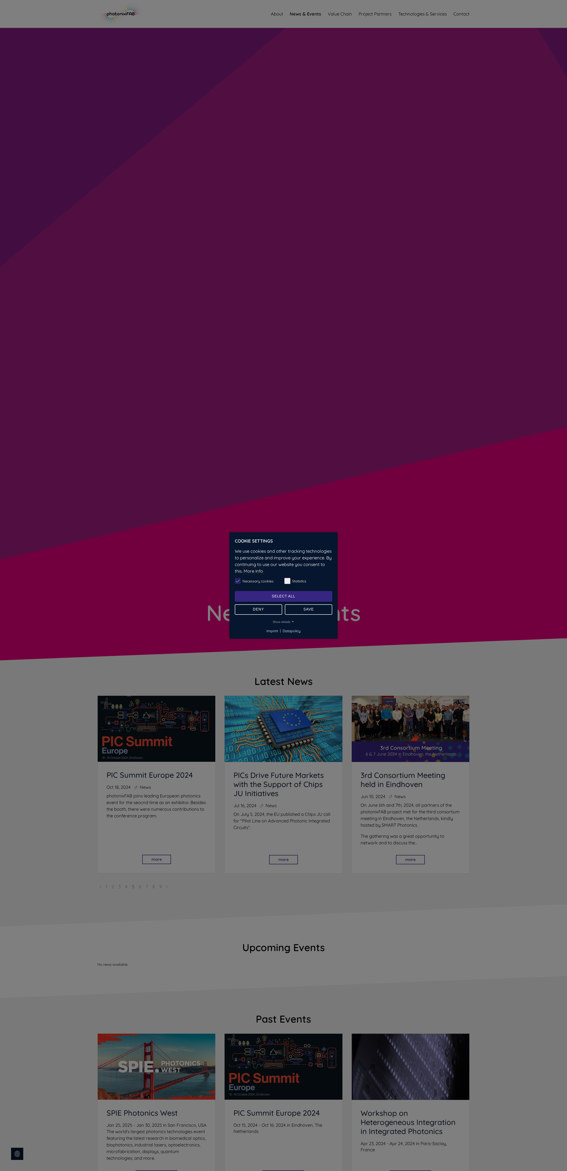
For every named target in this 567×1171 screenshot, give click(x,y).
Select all (283, 596)
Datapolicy (292, 630)
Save (308, 609)
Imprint (272, 630)
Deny (258, 609)
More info (253, 571)
